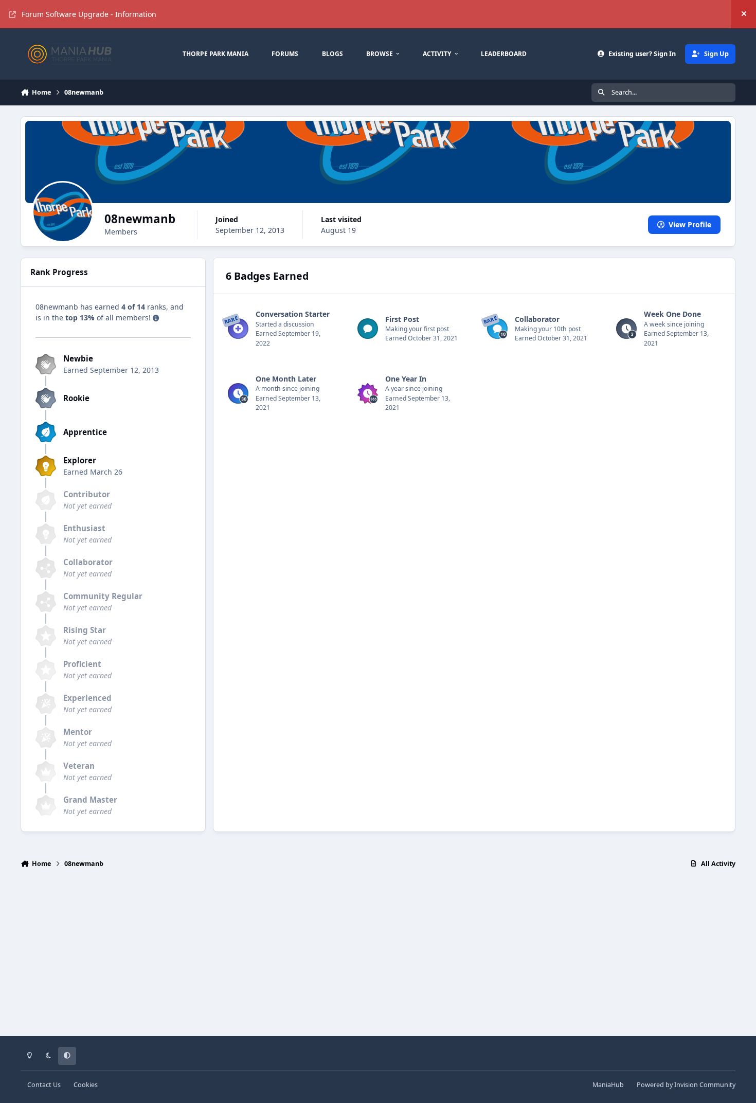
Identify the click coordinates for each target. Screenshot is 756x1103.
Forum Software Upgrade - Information (89, 14)
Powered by (686, 1084)
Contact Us (44, 1084)
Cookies (86, 1084)
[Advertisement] (378, 957)
